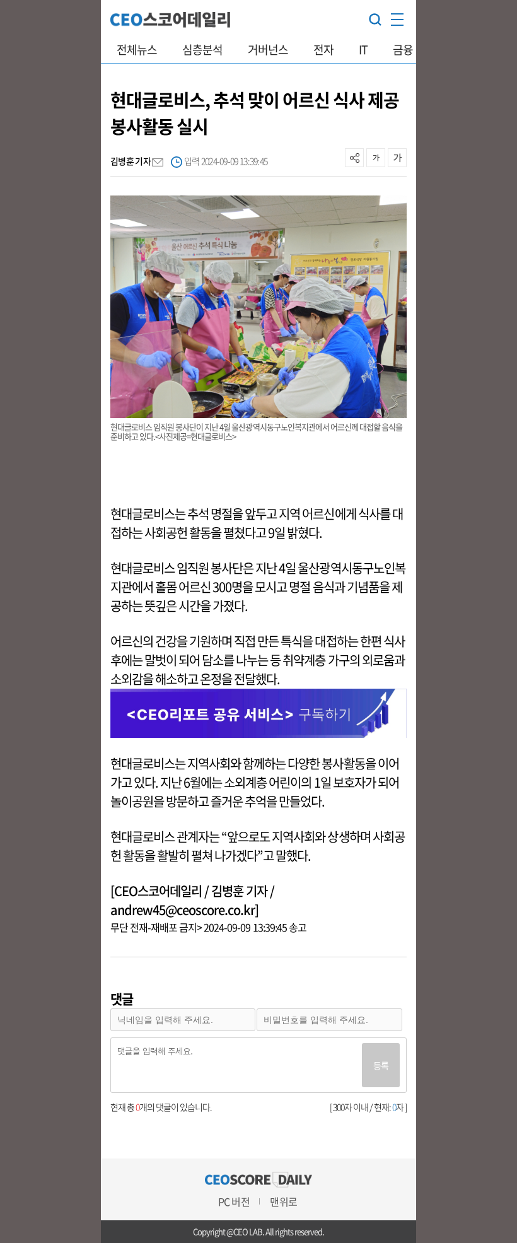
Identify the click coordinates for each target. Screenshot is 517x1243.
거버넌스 (268, 49)
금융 (403, 49)
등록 (380, 1065)
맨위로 (283, 1201)
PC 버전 (233, 1201)
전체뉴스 (137, 49)
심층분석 (202, 49)
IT (363, 49)
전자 (323, 49)
